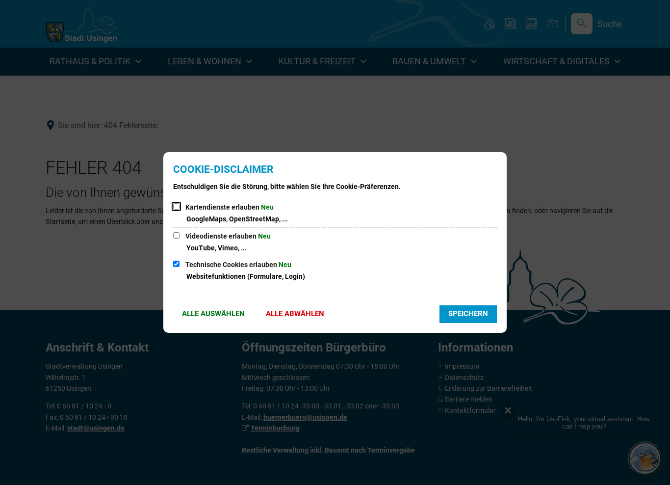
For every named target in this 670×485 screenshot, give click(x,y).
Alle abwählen (295, 313)
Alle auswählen (213, 313)
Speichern (468, 313)
